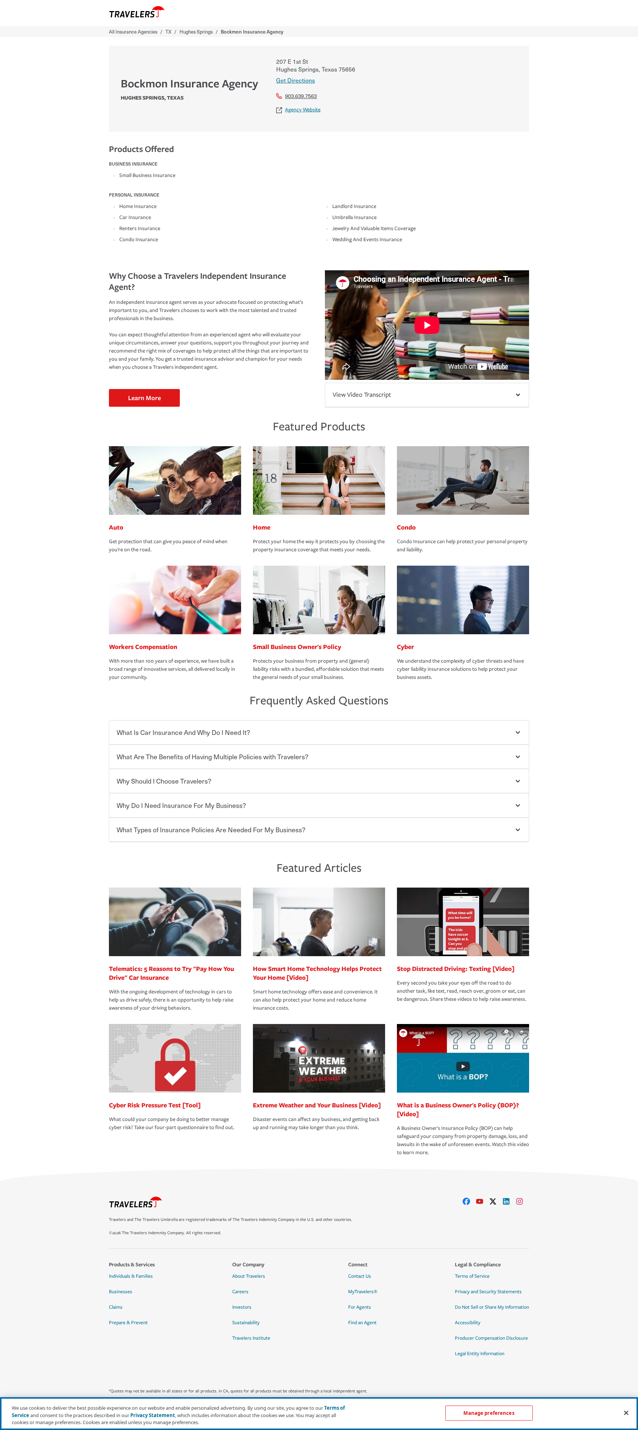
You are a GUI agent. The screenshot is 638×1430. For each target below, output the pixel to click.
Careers (240, 1292)
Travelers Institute (251, 1338)
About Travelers (248, 1276)
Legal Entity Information (479, 1354)
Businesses (120, 1292)
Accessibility (467, 1323)
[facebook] (469, 1201)
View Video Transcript (362, 395)
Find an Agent (362, 1323)
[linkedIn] (509, 1201)
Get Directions (295, 80)
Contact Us (359, 1276)
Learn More (144, 397)
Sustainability (246, 1323)
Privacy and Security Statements (488, 1292)
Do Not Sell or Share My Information (492, 1307)
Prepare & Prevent (128, 1323)
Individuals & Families (131, 1276)
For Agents (359, 1307)
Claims (116, 1307)
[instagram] (522, 1201)
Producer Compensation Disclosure (491, 1338)
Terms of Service (472, 1276)
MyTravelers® (362, 1292)
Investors (241, 1307)
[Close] (626, 1413)
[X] (495, 1201)
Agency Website (302, 110)
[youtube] (482, 1201)
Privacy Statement (152, 1415)
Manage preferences (488, 1412)
